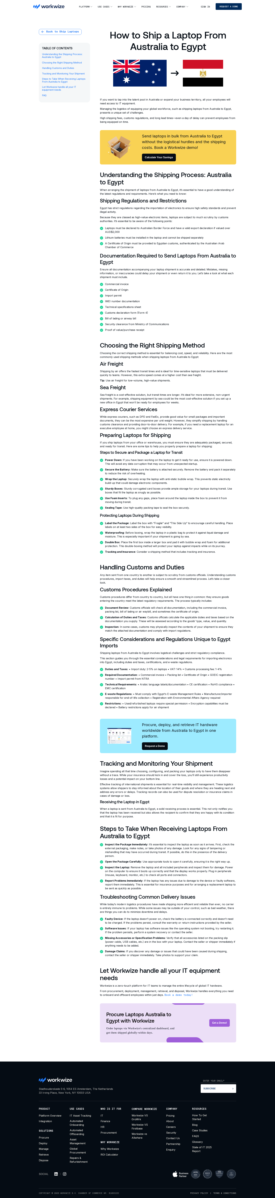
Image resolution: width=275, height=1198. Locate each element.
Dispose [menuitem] (43, 1160)
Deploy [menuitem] (43, 1143)
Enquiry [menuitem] (170, 1149)
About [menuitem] (170, 1121)
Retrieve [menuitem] (44, 1154)
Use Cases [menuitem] (103, 6)
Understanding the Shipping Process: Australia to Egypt (62, 56)
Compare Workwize (144, 1109)
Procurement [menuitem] (109, 1132)
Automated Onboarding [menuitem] (77, 1122)
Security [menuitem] (171, 1132)
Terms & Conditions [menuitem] (224, 1193)
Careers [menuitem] (171, 1126)
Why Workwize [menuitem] (125, 6)
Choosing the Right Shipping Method (62, 62)
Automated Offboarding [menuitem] (77, 1132)
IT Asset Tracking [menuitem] (80, 1115)
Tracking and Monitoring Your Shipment (63, 73)
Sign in (205, 6)
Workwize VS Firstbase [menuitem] (140, 1126)
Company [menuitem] (180, 6)
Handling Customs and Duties (58, 68)
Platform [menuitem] (84, 6)
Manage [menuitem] (44, 1148)
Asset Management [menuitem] (77, 1141)
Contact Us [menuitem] (173, 1138)
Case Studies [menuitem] (200, 1130)
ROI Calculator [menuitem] (109, 1154)
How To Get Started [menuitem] (199, 1117)
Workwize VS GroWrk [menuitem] (140, 1117)
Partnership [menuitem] (173, 1144)
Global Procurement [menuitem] (78, 1150)
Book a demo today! (178, 995)
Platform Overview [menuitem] (50, 1115)
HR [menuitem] (102, 1126)
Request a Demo (229, 6)
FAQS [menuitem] (195, 1136)
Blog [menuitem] (194, 1124)
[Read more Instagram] (65, 1174)
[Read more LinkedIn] (56, 1174)
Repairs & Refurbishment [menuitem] (79, 1159)
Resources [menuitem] (162, 6)
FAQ (44, 95)
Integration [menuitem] (45, 1121)
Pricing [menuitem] (146, 6)
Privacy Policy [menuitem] (199, 1193)
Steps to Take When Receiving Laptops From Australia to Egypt (63, 80)
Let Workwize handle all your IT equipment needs (59, 88)
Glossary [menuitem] (197, 1141)
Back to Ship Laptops (62, 31)
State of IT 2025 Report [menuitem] (202, 1149)
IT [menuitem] (102, 1115)
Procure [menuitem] (44, 1137)
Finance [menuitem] (105, 1121)
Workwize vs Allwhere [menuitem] (139, 1135)
